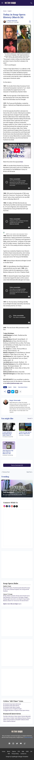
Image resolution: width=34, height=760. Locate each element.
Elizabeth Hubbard (20, 719)
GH (31, 751)
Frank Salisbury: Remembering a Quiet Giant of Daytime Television (8, 433)
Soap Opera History (22, 387)
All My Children (7, 595)
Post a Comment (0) (17, 465)
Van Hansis (7, 718)
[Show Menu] (2, 2)
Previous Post (6, 472)
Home (4, 11)
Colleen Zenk (13, 718)
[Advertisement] (14, 564)
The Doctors (14, 597)
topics (12, 604)
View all (29, 418)
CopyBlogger (14, 756)
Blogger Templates (23, 756)
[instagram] (13, 743)
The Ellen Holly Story (8, 716)
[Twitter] (12, 391)
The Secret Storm (24, 600)
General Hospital (14, 589)
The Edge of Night (23, 597)
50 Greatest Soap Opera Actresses (12, 704)
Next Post (29, 472)
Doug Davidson (11, 719)
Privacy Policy (15, 753)
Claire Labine (17, 716)
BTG (19, 751)
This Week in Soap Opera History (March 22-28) (8, 452)
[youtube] (20, 743)
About (8, 751)
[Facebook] (9, 391)
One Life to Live (14, 599)
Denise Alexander (26, 716)
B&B (23, 751)
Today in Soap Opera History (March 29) (25, 432)
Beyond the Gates (7, 588)
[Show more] (20, 391)
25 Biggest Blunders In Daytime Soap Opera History (16, 710)
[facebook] (9, 743)
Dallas (14, 387)
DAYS (27, 751)
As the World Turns (24, 595)
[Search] (31, 2)
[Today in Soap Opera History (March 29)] (25, 427)
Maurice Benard (11, 721)
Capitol (9, 11)
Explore (14, 751)
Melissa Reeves (22, 718)
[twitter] (17, 743)
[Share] (29, 21)
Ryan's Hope (22, 599)
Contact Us (23, 753)
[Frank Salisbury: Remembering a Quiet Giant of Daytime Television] (9, 427)
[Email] (16, 391)
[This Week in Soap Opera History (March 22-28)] (9, 445)
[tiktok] (24, 743)
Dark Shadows (6, 597)
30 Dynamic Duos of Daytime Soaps (12, 708)
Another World (15, 595)
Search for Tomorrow (13, 600)
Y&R (9, 753)
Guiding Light (6, 599)
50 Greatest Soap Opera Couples (11, 707)
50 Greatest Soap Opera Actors (11, 705)
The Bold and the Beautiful (20, 588)
